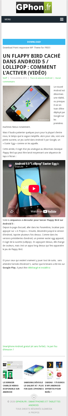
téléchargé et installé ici (39, 267)
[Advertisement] (35, 31)
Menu (8, 19)
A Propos (34, 412)
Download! (34, 42)
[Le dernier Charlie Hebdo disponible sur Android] (13, 370)
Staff (5, 78)
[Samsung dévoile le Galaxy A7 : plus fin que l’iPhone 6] (34, 370)
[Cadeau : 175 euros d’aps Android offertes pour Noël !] (55, 370)
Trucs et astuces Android (41, 78)
